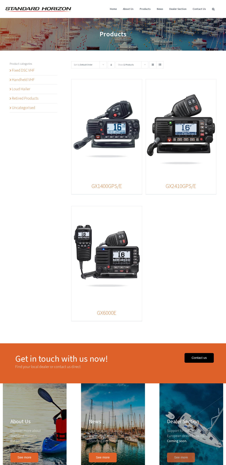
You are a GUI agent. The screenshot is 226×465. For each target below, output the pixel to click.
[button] (213, 9)
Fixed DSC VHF (23, 70)
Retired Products (25, 98)
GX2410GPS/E (181, 186)
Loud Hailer (21, 89)
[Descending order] (111, 64)
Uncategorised (23, 108)
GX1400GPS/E (106, 186)
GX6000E (106, 313)
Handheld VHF (23, 80)
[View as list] (159, 64)
